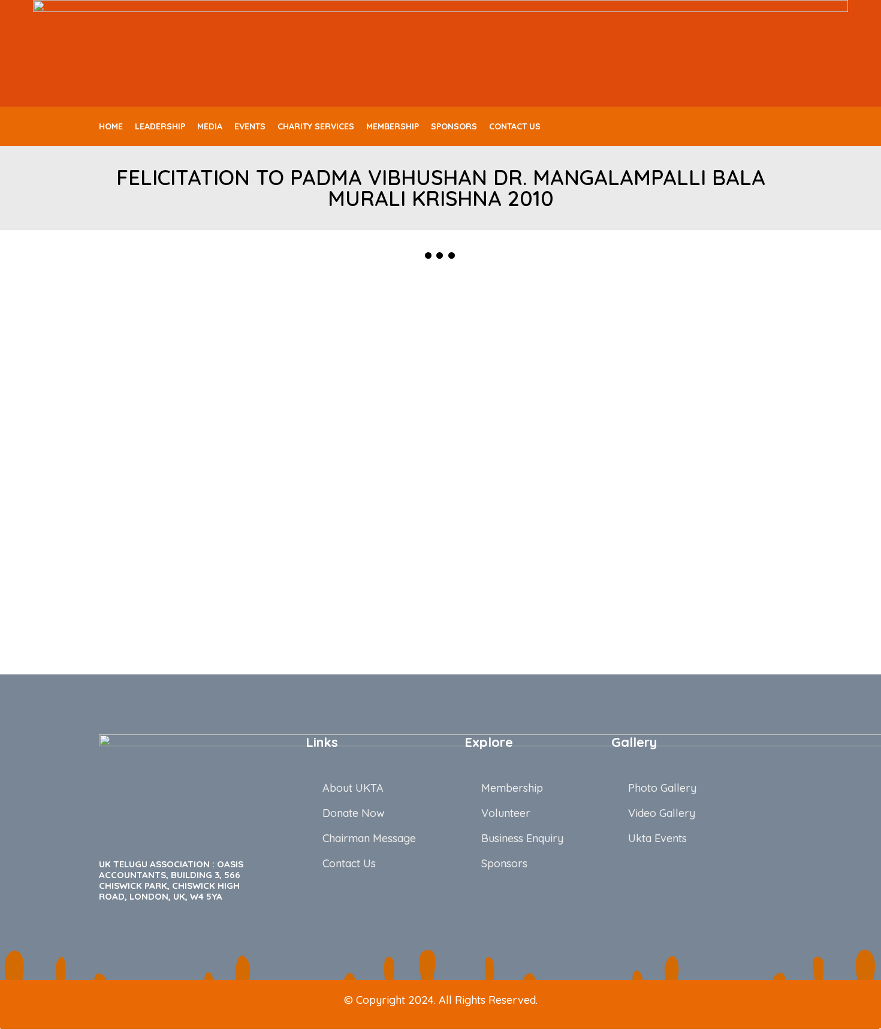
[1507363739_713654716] (357, 589)
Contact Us (515, 126)
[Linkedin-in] (756, 126)
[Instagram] (776, 126)
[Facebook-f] (716, 126)
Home (111, 126)
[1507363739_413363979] (189, 589)
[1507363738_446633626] (357, 335)
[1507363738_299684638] (189, 335)
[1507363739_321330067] (524, 462)
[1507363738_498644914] (524, 335)
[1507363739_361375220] (692, 462)
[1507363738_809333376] (189, 462)
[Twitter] (736, 126)
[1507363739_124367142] (357, 462)
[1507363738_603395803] (692, 335)
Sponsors (454, 126)
